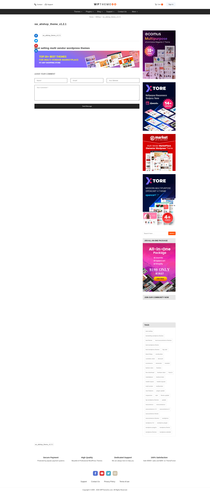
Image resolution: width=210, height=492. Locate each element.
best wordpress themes (152, 349)
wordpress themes (151, 432)
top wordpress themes (152, 400)
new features (149, 391)
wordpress (165, 418)
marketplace (149, 377)
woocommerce (160, 404)
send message (87, 106)
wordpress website (165, 432)
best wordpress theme (152, 345)
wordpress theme (165, 427)
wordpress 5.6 (150, 423)
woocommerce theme (152, 414)
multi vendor (149, 386)
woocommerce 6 (165, 409)
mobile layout (150, 381)
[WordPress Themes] (105, 4)
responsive (149, 395)
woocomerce (149, 404)
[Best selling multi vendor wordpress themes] (86, 59)
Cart (160, 4)
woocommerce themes (152, 418)
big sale (165, 349)
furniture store (161, 372)
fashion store (149, 368)
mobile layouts (161, 381)
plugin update (160, 391)
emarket (167, 363)
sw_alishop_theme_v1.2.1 (52, 35)
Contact (39, 4)
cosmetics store (150, 359)
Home (91, 17)
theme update (165, 395)
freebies (158, 368)
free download (150, 372)
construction (159, 354)
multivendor (159, 386)
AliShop (98, 17)
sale (156, 395)
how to (170, 372)
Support (50, 4)
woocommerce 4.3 (151, 409)
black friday (149, 354)
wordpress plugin (162, 423)
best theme (149, 340)
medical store (160, 377)
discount (160, 359)
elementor (159, 363)
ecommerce (149, 363)
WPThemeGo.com (106, 490)
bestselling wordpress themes (154, 336)
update (164, 400)
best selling (149, 331)
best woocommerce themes (163, 340)
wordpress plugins (151, 427)
